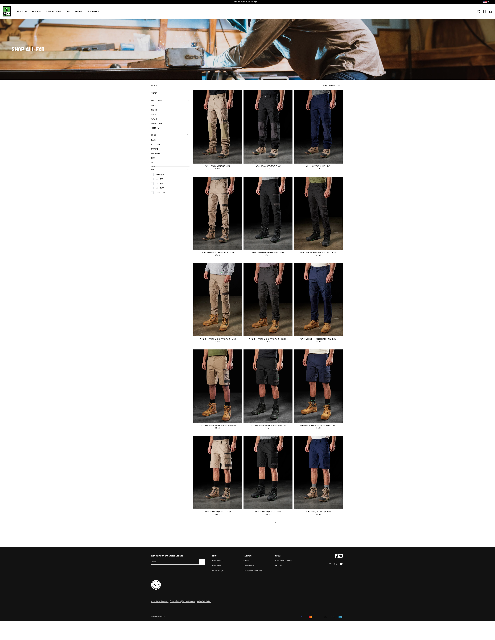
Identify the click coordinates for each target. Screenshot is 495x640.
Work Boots (22, 11)
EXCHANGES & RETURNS (253, 570)
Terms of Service (188, 601)
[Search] (455, 11)
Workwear (36, 11)
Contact (78, 11)
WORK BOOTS (217, 560)
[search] (467, 10)
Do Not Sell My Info (204, 601)
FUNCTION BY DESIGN (283, 560)
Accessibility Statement (159, 601)
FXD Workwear (156, 616)
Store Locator (93, 11)
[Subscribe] (202, 562)
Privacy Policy (175, 601)
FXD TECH (279, 565)
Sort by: (324, 86)
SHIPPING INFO (249, 565)
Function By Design (53, 11)
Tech (68, 11)
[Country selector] (490, 2)
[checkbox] (169, 105)
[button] (479, 11)
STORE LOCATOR (218, 570)
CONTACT (247, 560)
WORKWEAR (216, 565)
